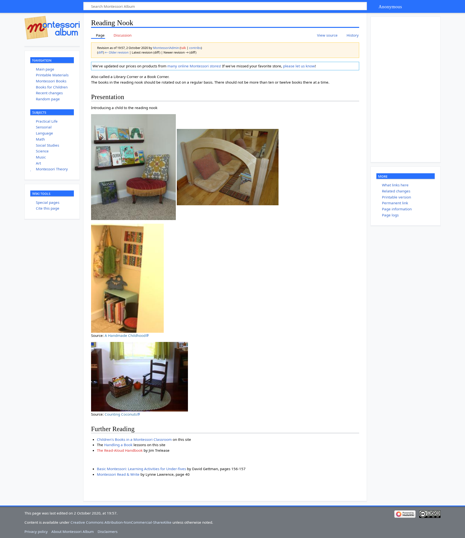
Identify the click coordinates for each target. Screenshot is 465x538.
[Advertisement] (407, 89)
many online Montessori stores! (194, 65)
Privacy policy (36, 531)
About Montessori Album (72, 531)
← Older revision (117, 52)
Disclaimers (107, 531)
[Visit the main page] (52, 27)
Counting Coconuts (121, 414)
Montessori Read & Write (118, 474)
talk (183, 48)
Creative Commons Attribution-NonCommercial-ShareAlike (120, 522)
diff (100, 52)
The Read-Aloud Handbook (120, 450)
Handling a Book (118, 444)
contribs (195, 48)
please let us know (299, 65)
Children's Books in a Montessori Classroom (134, 439)
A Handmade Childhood (125, 335)
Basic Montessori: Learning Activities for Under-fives (141, 468)
